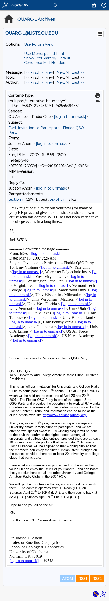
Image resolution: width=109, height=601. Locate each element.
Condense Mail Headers (45, 62)
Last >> (78, 72)
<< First (31, 72)
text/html (58, 199)
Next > (62, 72)
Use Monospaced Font (44, 53)
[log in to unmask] (70, 116)
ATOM (67, 578)
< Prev (47, 72)
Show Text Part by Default (47, 58)
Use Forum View (38, 44)
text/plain (16, 199)
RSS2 (97, 578)
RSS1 (82, 578)
